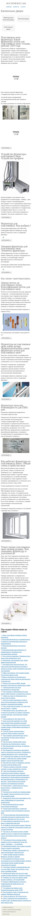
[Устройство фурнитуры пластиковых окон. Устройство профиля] (16, 177)
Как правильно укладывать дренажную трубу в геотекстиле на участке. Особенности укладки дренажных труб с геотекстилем (16, 752)
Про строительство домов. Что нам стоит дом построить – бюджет (15, 707)
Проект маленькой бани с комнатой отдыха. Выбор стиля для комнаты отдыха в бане (15, 811)
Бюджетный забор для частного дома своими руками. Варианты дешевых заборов (15, 874)
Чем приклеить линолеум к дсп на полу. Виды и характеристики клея (15, 822)
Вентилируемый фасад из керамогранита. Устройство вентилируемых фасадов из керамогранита (15, 641)
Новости (16, 7)
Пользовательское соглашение (14, 909)
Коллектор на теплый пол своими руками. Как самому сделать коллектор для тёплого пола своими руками (16, 794)
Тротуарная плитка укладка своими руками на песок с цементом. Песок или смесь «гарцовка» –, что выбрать (14, 842)
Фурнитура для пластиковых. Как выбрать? (16, 224)
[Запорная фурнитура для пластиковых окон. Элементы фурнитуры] (16, 269)
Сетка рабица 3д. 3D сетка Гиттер (14, 719)
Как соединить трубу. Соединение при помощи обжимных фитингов (14, 893)
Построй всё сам (16, 3)
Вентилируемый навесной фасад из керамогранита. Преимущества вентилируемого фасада (13, 652)
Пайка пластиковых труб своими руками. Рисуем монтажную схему (15, 674)
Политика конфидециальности (9, 911)
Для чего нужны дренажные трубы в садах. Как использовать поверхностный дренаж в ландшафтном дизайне (14, 702)
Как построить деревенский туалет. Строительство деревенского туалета (13, 743)
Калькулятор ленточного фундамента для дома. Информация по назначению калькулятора (16, 800)
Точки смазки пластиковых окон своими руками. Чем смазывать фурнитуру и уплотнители (15, 550)
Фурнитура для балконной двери (8, 19)
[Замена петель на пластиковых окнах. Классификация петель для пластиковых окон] (16, 322)
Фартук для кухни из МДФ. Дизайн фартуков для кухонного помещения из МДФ (15, 684)
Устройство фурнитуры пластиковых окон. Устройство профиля (13, 156)
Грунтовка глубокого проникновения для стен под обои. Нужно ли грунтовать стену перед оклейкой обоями (15, 869)
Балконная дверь (23, 18)
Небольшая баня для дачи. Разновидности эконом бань (11, 688)
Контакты (5, 909)
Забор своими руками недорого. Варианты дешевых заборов (12, 856)
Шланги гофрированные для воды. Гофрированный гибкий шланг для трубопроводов (13, 884)
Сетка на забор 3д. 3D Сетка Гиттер (15, 896)
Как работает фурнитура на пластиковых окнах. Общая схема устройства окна (15, 463)
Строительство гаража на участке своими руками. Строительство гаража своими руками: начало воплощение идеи (16, 758)
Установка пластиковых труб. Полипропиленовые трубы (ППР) (12, 889)
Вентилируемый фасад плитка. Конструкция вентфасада (12, 805)
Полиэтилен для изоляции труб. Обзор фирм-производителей (14, 661)
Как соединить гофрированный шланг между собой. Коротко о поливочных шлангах (16, 693)
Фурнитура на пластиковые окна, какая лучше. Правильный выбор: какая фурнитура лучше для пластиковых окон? (15, 348)
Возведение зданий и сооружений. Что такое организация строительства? (15, 851)
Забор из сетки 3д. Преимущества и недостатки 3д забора (14, 697)
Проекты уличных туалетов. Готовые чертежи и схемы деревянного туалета (14, 768)
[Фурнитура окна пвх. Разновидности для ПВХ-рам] (16, 445)
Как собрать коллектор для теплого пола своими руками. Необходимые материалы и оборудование (15, 727)
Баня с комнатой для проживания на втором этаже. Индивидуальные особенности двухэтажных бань (16, 900)
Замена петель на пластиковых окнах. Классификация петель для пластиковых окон (15, 286)
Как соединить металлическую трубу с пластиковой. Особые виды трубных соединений (14, 737)
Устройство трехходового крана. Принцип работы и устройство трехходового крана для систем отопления (16, 827)
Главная (9, 7)
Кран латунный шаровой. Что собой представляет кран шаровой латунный (14, 722)
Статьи (23, 7)
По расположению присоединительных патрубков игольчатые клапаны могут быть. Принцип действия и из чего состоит (15, 817)
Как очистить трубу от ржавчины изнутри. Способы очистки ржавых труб (15, 764)
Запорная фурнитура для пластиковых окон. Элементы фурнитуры (14, 248)
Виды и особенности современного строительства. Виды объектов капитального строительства (15, 679)
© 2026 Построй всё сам (8, 907)
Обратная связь (6, 914)
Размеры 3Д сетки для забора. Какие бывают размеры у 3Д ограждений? (14, 878)
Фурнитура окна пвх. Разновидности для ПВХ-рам (14, 407)
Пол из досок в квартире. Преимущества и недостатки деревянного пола (15, 657)
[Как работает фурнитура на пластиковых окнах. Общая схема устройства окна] (16, 526)
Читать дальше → (6, 147)
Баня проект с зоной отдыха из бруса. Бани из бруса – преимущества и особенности (14, 788)
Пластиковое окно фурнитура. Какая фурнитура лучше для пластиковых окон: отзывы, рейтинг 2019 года (15, 41)
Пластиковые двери (8, 28)
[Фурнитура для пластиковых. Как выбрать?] (16, 237)
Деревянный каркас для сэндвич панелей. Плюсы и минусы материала (16, 847)
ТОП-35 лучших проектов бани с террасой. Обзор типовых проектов (12, 732)
